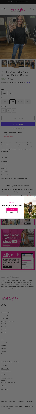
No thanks (12, 212)
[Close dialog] (35, 196)
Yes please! (12, 209)
